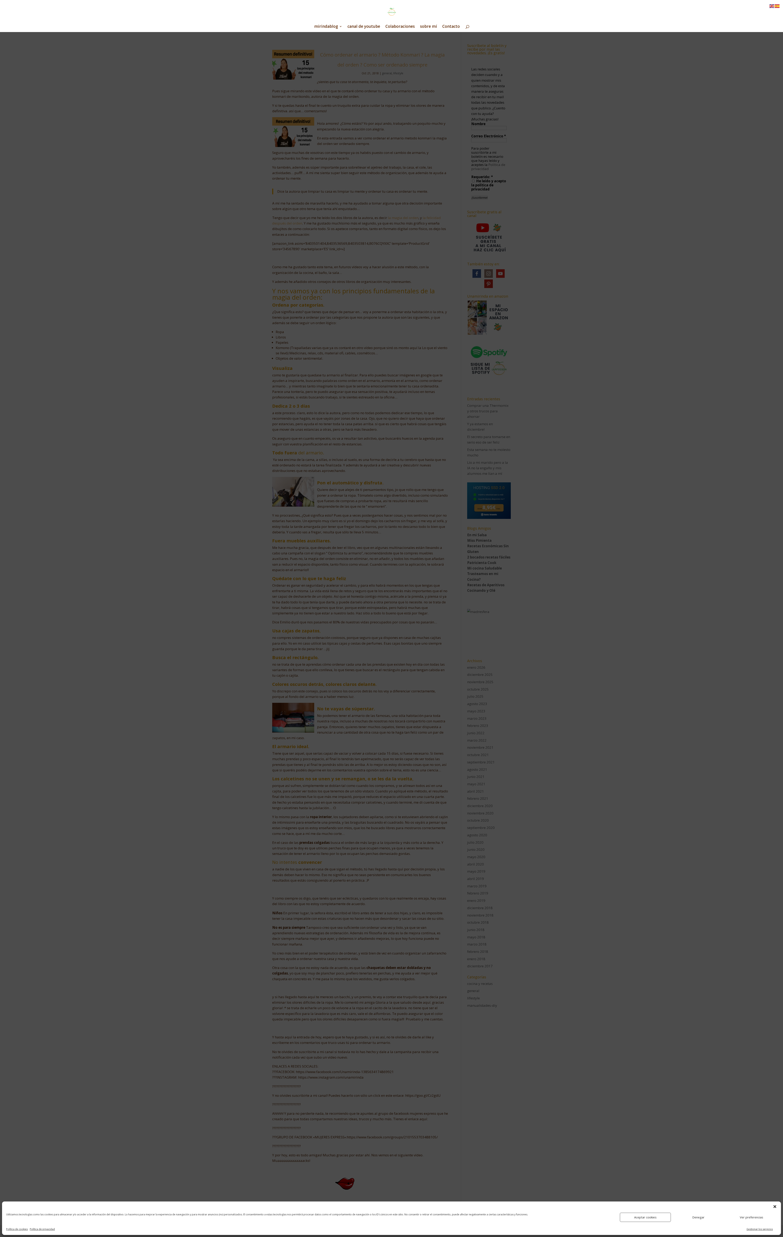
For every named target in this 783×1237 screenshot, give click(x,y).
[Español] (777, 5)
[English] (772, 5)
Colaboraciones (400, 27)
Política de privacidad (42, 1229)
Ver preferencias (751, 1217)
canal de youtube (363, 27)
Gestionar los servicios (760, 1229)
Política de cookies (17, 1229)
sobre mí (428, 27)
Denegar (698, 1217)
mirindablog (326, 27)
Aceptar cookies (645, 1217)
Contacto (451, 27)
